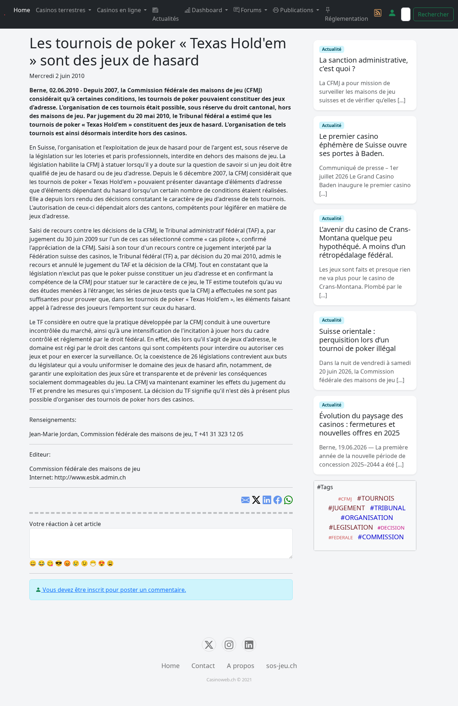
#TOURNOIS (374, 498)
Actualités (165, 19)
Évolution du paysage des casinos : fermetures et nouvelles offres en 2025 (361, 424)
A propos (240, 665)
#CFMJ (344, 499)
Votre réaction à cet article (65, 524)
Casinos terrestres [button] (61, 10)
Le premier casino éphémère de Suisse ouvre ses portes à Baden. (363, 144)
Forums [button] (251, 10)
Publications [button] (297, 10)
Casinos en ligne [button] (119, 10)
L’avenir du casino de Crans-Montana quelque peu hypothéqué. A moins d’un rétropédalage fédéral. (364, 242)
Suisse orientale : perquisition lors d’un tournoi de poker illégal (357, 339)
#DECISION (390, 527)
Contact (203, 665)
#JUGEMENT (345, 507)
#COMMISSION (379, 536)
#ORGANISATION (365, 517)
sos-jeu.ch (281, 665)
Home (22, 10)
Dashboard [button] (207, 10)
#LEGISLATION (349, 527)
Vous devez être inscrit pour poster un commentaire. (113, 590)
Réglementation (346, 19)
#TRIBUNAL (385, 507)
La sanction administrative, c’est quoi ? (363, 64)
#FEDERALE (339, 537)
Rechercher (433, 14)
